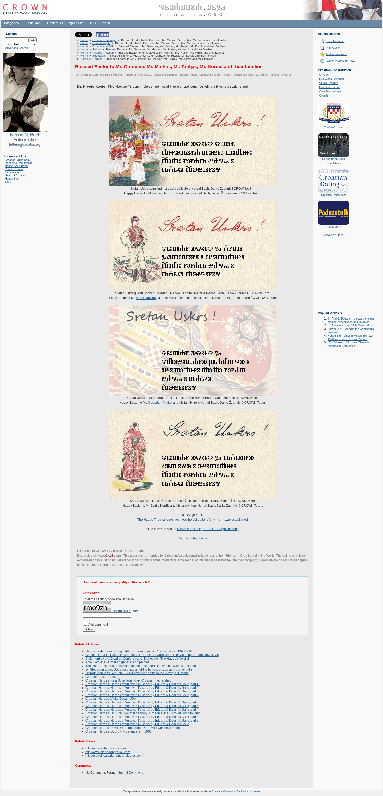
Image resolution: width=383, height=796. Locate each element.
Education (98, 55)
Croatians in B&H (103, 46)
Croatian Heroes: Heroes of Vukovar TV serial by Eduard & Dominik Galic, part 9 (142, 688)
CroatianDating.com (17, 159)
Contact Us (55, 23)
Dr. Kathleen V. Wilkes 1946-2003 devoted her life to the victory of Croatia (137, 673)
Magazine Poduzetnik (18, 162)
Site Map (34, 23)
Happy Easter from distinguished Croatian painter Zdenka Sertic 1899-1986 (138, 651)
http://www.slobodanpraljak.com (107, 752)
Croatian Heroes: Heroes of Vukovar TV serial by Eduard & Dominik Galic (137, 724)
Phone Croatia (14, 169)
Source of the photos (192, 538)
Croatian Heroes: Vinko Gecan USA (110, 699)
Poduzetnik (333, 226)
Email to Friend (335, 41)
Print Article (333, 47)
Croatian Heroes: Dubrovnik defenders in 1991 (118, 731)
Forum (105, 23)
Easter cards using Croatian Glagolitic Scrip (208, 529)
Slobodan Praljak (160, 402)
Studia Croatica (328, 83)
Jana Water (12, 172)
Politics (96, 49)
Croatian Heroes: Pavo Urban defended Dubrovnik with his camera (132, 728)
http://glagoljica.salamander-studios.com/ (114, 755)
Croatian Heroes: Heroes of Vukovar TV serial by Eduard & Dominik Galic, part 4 (142, 709)
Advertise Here (333, 235)
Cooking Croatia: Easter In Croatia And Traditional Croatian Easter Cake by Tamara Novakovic (152, 655)
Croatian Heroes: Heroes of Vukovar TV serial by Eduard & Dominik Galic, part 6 (142, 702)
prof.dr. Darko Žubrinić (128, 551)
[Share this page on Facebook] (102, 36)
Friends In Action (103, 52)
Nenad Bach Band (16, 166)
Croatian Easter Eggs (100, 677)
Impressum (75, 23)
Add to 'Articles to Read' (341, 60)
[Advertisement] (333, 277)
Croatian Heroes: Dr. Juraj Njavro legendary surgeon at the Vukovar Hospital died (143, 713)
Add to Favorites (336, 54)
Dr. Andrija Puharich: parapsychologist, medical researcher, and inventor (352, 320)
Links (92, 23)
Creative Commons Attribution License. (236, 791)
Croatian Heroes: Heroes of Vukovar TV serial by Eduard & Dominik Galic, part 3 (142, 717)
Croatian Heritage (330, 91)
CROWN (324, 74)
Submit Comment (130, 772)
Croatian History (329, 87)
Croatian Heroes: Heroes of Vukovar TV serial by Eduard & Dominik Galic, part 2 (142, 720)
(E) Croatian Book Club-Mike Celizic (350, 325)
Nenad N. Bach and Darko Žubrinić (101, 74)
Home (84, 40)
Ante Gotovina (146, 298)
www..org (109, 555)
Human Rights (101, 43)
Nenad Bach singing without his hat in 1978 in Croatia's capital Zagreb (351, 337)
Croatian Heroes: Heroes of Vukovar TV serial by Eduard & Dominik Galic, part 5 (142, 706)
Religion (97, 58)
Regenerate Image (124, 610)
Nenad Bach (12, 178)
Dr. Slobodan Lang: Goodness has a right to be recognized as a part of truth (138, 669)
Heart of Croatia (15, 175)
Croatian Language (104, 40)
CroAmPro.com (333, 127)
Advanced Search (16, 47)
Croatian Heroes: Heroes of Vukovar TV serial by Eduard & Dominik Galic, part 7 (142, 695)
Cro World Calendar (331, 78)
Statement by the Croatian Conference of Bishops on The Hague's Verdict (137, 658)
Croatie (323, 95)
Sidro (8, 181)
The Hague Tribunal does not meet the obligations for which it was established (192, 519)
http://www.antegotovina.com (105, 748)
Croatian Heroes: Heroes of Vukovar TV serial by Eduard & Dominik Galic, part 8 (142, 691)
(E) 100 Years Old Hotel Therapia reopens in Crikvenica (348, 344)
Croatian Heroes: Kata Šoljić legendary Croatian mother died (128, 680)
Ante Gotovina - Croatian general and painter (117, 662)
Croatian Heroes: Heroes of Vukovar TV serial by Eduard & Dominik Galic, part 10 (142, 684)
